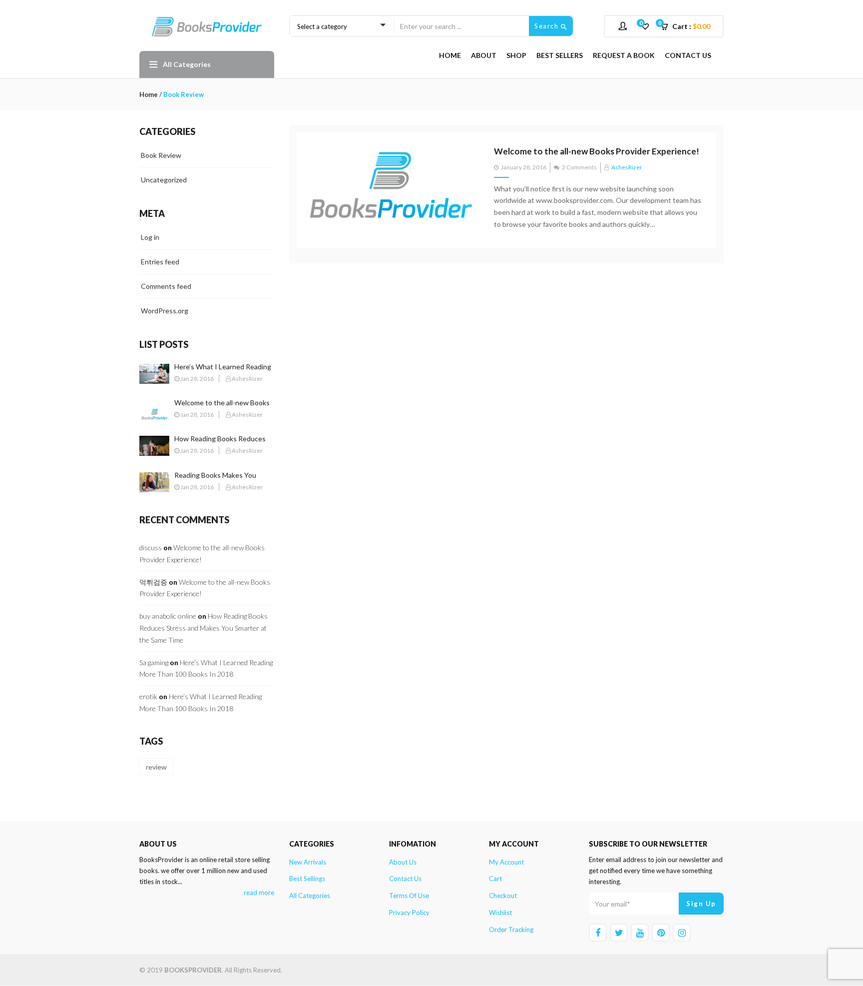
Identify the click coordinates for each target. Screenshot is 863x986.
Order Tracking (511, 930)
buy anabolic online (167, 616)
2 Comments (579, 167)
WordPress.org (164, 310)
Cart (495, 879)
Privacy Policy (409, 913)
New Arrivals (307, 862)
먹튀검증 (153, 582)
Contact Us (688, 55)
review (156, 767)
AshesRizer (626, 167)
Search (547, 26)
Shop (516, 55)
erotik (148, 696)
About (483, 55)
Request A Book (624, 55)
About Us (403, 862)
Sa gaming (153, 662)
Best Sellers (559, 55)
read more (259, 893)
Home (450, 55)
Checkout (503, 896)
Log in (150, 237)
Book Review (161, 155)
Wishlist (500, 913)
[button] (689, 26)
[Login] (624, 25)
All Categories (309, 896)
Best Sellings (307, 879)
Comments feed (166, 286)
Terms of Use (409, 896)
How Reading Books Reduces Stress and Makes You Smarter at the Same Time (203, 628)
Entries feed (160, 261)
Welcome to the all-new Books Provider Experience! (596, 151)
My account (506, 862)
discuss (150, 547)
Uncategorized (164, 179)
